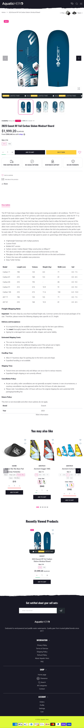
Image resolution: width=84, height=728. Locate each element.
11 (47, 474)
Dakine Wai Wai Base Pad (14, 469)
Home (3, 12)
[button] (78, 58)
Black (6, 474)
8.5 (40, 474)
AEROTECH (42, 466)
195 (9, 144)
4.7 (79, 474)
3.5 (71, 474)
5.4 (68, 478)
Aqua (10, 478)
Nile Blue (16, 478)
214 (4, 144)
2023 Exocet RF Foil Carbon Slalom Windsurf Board (42, 560)
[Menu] (81, 4)
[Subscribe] (61, 610)
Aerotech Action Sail (69, 469)
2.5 (64, 474)
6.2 (71, 478)
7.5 (36, 474)
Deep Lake (12, 474)
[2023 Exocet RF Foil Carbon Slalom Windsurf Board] (42, 540)
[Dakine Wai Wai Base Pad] (14, 450)
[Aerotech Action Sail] (69, 450)
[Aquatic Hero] (13, 4)
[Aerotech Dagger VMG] (42, 450)
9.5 (44, 474)
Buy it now (61, 152)
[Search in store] (76, 4)
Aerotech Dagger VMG (42, 469)
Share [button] (6, 184)
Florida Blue (20, 474)
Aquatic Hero (45, 719)
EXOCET (42, 556)
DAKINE (14, 466)
